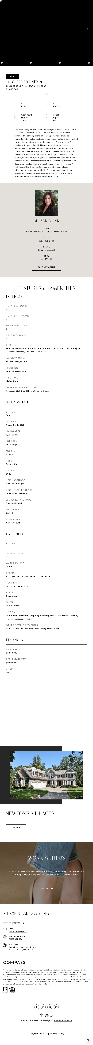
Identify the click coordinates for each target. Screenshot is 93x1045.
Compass (67, 970)
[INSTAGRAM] (43, 1006)
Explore (16, 828)
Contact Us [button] (46, 888)
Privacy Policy (57, 1033)
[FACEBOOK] (36, 1006)
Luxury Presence (63, 1020)
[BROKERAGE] (56, 1006)
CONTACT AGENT (46, 267)
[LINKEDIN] (49, 1006)
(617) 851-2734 (46, 241)
